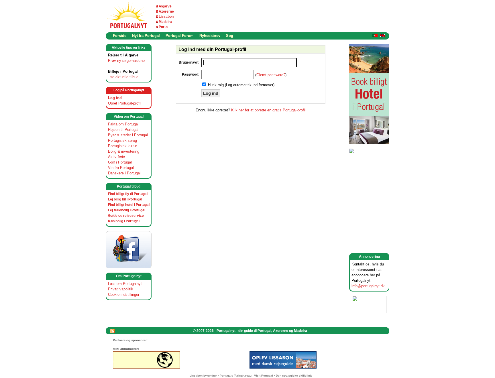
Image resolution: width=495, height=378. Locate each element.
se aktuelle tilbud (124, 77)
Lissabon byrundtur (203, 375)
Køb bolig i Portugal (124, 221)
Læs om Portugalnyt (125, 283)
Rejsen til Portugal (123, 129)
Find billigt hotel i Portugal (129, 205)
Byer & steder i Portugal (128, 135)
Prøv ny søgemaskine (126, 60)
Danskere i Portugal (124, 173)
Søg (229, 36)
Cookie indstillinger (123, 294)
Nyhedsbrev (209, 36)
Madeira (165, 22)
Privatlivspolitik (120, 289)
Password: (190, 74)
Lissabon (166, 17)
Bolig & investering (123, 151)
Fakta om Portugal (123, 124)
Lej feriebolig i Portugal (126, 210)
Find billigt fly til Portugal (128, 194)
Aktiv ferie (116, 157)
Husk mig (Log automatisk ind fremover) (241, 85)
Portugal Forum (180, 36)
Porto (163, 27)
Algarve (165, 6)
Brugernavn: (189, 62)
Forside (119, 36)
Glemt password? (270, 75)
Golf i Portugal (120, 162)
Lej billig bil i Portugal (125, 199)
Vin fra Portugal (121, 168)
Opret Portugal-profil (124, 103)
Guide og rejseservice (126, 216)
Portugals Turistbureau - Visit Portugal (246, 375)
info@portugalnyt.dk (368, 286)
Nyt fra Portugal (146, 36)
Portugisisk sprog (122, 140)
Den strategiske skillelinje (294, 375)
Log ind (115, 98)
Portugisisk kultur (122, 146)
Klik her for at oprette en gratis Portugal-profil (268, 110)
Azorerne (166, 11)
